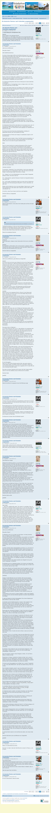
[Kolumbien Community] (25, 6)
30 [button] (46, 23)
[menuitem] (12, 11)
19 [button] (38, 23)
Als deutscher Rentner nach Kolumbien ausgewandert (18, 21)
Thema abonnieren (7, 25)
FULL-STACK (23, 799)
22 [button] (43, 23)
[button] (30, 23)
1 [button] (33, 23)
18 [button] (36, 23)
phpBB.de (13, 799)
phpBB (7, 798)
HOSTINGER (25, 798)
